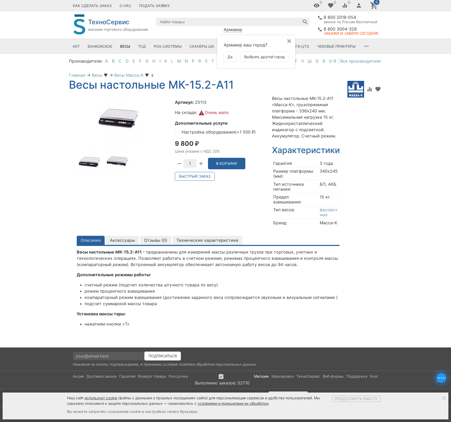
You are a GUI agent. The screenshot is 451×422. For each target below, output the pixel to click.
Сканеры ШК (201, 46)
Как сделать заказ (92, 5)
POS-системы (168, 46)
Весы (125, 46)
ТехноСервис (308, 376)
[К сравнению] (369, 89)
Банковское (100, 46)
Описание (91, 240)
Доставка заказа (101, 376)
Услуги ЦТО (297, 46)
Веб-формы (333, 376)
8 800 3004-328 (340, 29)
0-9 (332, 61)
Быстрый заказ (195, 176)
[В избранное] (378, 89)
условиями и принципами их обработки (233, 403)
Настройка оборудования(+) (219, 132)
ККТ (76, 46)
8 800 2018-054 (340, 17)
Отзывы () (155, 240)
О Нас (125, 5)
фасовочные (328, 212)
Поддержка (356, 376)
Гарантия (127, 376)
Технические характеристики (207, 240)
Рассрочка (178, 376)
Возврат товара (152, 376)
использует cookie (101, 398)
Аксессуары (122, 240)
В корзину (226, 163)
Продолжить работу (356, 398)
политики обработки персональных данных (217, 364)
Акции (78, 376)
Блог (374, 376)
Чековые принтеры (336, 46)
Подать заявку (154, 5)
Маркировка (282, 376)
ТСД (142, 46)
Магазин (261, 376)
